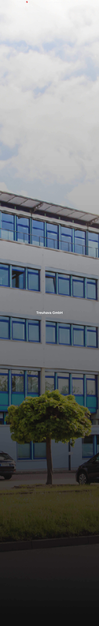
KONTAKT (79, 2)
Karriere (86, 2)
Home (41, 2)
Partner (63, 2)
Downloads (71, 2)
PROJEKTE (56, 2)
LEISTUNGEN (48, 2)
